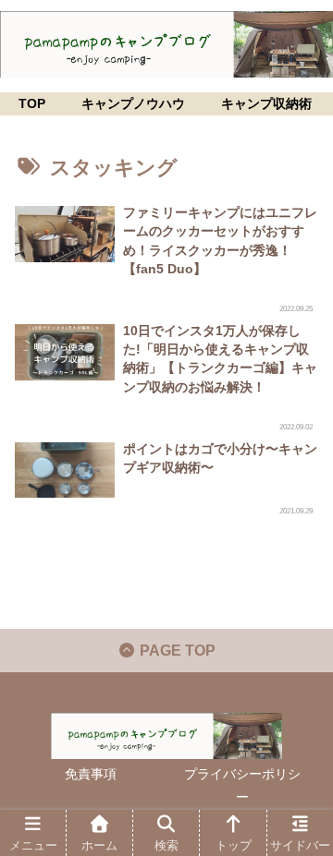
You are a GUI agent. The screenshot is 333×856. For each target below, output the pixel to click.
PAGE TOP (176, 650)
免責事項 (91, 773)
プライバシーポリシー (242, 785)
